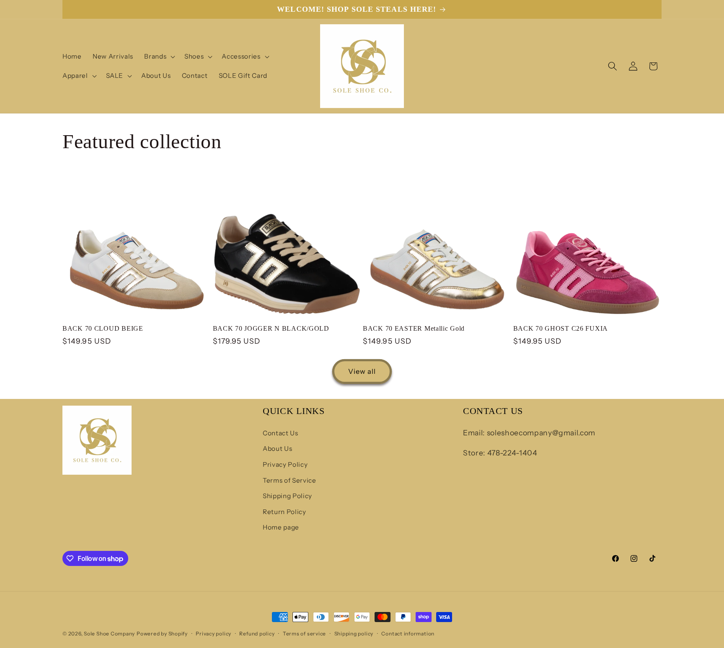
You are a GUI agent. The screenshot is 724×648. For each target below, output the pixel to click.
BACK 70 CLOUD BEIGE (102, 328)
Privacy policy (213, 633)
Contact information (407, 633)
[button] (159, 56)
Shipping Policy (287, 496)
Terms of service (304, 633)
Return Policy (284, 512)
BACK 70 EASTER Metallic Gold (414, 328)
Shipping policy (354, 633)
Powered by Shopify (162, 633)
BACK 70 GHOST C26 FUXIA (560, 328)
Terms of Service (289, 480)
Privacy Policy (285, 464)
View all (362, 371)
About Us (277, 449)
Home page (281, 527)
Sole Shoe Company (109, 633)
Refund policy (256, 633)
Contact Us (280, 433)
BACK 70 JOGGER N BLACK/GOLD (271, 328)
